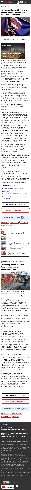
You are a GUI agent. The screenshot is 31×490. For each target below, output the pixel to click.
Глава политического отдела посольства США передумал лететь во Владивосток (15, 190)
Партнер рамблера (15, 482)
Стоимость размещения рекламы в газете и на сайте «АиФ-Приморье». (13, 430)
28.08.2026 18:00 (5, 261)
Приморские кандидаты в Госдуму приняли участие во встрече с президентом (14, 195)
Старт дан (7, 198)
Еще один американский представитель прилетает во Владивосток (18, 247)
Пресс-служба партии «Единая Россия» (12, 36)
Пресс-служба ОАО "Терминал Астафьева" (13, 293)
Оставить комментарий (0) (15, 210)
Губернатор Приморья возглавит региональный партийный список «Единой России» (18, 243)
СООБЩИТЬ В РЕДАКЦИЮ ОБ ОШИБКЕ (13, 437)
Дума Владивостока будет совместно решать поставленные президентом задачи (17, 253)
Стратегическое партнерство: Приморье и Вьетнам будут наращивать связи (18, 232)
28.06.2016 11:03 (5, 6)
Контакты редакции (8, 427)
